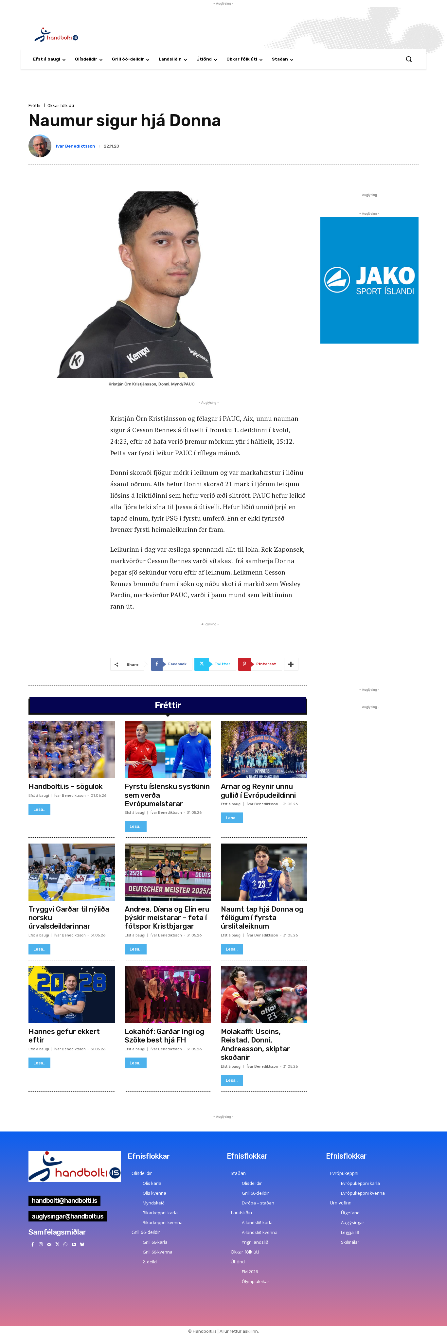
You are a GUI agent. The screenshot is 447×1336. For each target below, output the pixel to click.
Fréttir (34, 105)
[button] (409, 59)
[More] (291, 664)
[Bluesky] (82, 1244)
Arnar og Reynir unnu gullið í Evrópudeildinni (258, 790)
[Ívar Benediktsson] (41, 145)
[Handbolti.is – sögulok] (71, 749)
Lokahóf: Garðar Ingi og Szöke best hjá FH (164, 1035)
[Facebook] (32, 1244)
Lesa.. (39, 809)
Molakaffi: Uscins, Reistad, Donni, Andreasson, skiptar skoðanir (255, 1044)
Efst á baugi (38, 795)
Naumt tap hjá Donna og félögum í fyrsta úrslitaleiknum (262, 918)
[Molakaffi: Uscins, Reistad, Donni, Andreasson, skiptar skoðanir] (264, 994)
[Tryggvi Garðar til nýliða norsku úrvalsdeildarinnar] (71, 872)
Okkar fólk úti (60, 105)
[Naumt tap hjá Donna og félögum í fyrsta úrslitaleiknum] (264, 872)
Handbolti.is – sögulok (65, 786)
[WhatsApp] (66, 1244)
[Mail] (49, 1244)
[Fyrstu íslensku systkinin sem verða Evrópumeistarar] (168, 749)
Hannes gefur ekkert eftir (64, 1035)
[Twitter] (57, 1244)
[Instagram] (41, 1244)
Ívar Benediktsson (75, 146)
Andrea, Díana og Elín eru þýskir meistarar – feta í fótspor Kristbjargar (167, 918)
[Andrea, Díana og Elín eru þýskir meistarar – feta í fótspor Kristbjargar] (168, 872)
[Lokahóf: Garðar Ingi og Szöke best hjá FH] (168, 994)
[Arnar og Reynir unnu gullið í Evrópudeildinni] (264, 749)
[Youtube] (74, 1244)
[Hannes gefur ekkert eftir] (71, 994)
